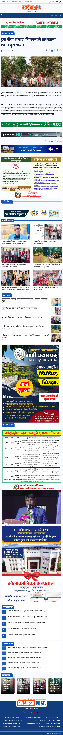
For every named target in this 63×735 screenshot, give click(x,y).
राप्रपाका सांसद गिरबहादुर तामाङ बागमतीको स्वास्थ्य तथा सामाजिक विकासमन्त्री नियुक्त (8, 684)
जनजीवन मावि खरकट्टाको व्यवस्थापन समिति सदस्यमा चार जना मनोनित (39, 686)
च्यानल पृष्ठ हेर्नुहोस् (6, 525)
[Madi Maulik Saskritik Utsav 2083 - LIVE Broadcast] (31, 507)
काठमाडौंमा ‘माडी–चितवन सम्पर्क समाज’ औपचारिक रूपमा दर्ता (23, 686)
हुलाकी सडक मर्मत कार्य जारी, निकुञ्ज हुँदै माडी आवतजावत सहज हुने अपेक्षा (55, 686)
